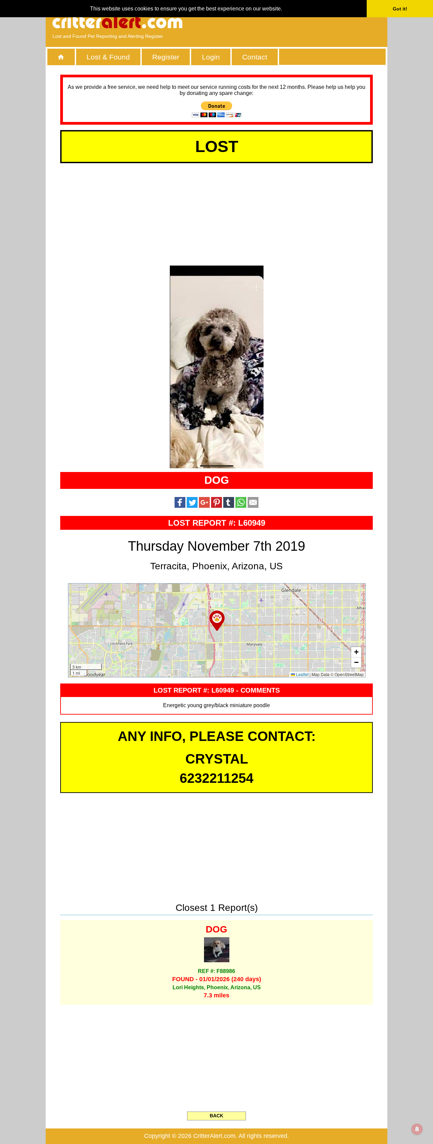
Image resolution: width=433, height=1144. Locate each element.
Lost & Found (108, 57)
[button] (217, 621)
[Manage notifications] (417, 1129)
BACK (216, 1115)
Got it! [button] (400, 8)
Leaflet (302, 674)
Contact (254, 57)
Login (211, 57)
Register (165, 57)
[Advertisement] (303, 22)
